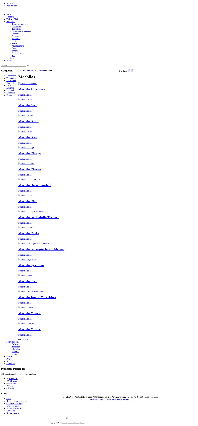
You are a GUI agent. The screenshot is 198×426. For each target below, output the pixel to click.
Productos (27, 70)
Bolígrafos (13, 378)
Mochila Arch (27, 105)
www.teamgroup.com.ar (122, 399)
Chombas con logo (14, 403)
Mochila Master (29, 329)
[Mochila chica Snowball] (29, 179)
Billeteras (13, 381)
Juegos (11, 386)
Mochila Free (27, 281)
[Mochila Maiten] (26, 307)
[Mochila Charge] (26, 147)
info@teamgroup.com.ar (99, 399)
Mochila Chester (29, 169)
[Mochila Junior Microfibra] (30, 291)
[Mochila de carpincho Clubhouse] (33, 243)
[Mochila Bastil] (25, 115)
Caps (8, 398)
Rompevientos (12, 413)
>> (28, 339)
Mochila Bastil (28, 121)
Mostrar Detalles (25, 95)
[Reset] (28, 65)
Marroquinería (38, 70)
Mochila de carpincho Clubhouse (41, 249)
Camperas (10, 411)
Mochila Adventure (31, 89)
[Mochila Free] (25, 275)
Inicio (20, 70)
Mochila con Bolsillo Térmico (38, 217)
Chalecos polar (12, 406)
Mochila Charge (29, 153)
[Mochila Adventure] (27, 83)
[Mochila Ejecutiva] (27, 259)
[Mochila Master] (26, 323)
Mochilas (12, 383)
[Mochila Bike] (25, 131)
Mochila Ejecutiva (31, 265)
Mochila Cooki (28, 233)
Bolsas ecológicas (14, 408)
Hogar (11, 388)
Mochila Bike (27, 137)
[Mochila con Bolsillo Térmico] (32, 211)
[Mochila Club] (25, 195)
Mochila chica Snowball (34, 185)
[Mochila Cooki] (25, 227)
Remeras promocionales (16, 401)
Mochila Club (27, 201)
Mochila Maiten (29, 313)
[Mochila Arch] (25, 99)
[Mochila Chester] (26, 163)
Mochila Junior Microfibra (37, 297)
